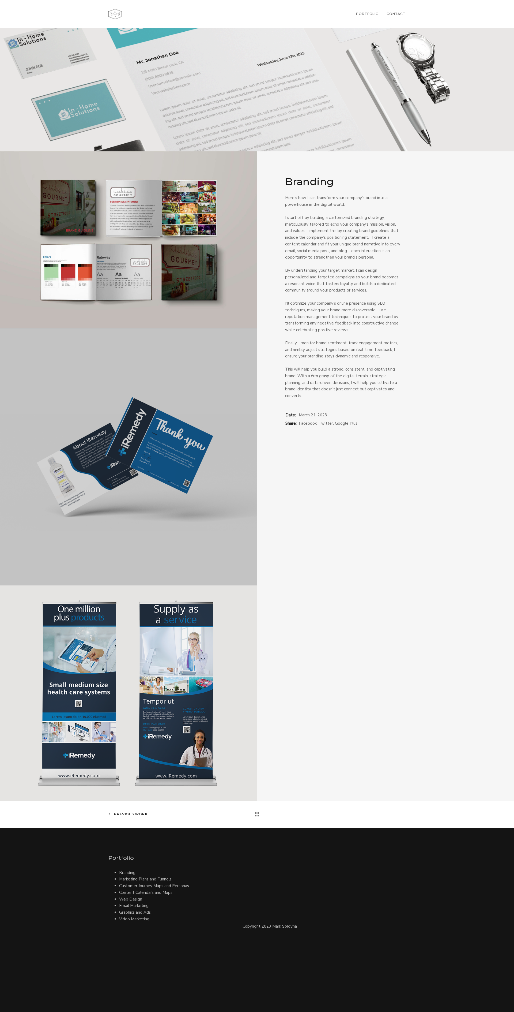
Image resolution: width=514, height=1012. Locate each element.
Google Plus (346, 423)
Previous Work (130, 814)
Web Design (130, 899)
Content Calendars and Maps (145, 892)
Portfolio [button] (367, 14)
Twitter (326, 423)
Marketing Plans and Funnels (145, 879)
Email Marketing (134, 905)
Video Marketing (134, 919)
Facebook (308, 423)
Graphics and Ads (135, 912)
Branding (127, 872)
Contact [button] (396, 14)
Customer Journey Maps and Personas (154, 885)
